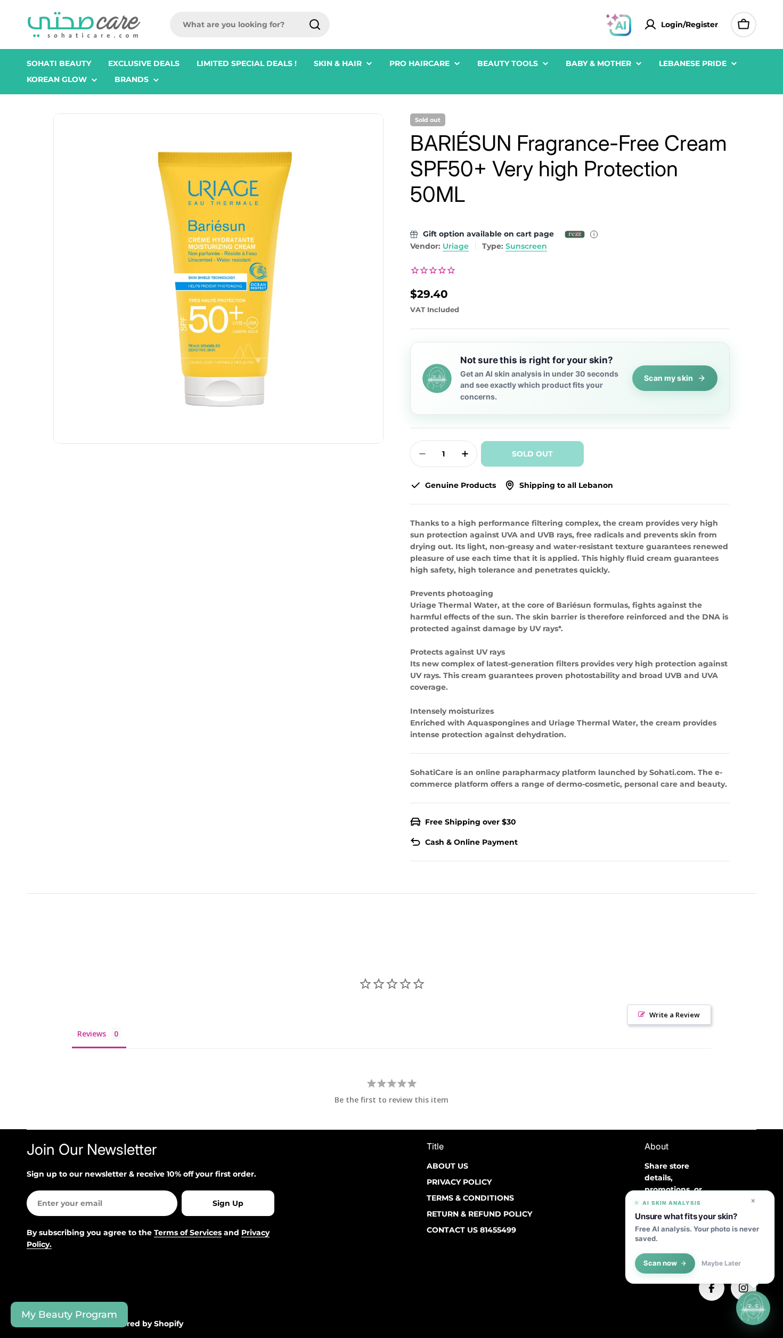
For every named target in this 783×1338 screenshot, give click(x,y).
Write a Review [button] (674, 1014)
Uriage (456, 246)
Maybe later (721, 1263)
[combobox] (250, 24)
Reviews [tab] (91, 1034)
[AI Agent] (618, 24)
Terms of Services (188, 1232)
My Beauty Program (69, 1314)
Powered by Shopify (144, 1323)
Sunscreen (526, 246)
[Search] (314, 24)
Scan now (660, 1263)
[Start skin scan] (753, 1308)
